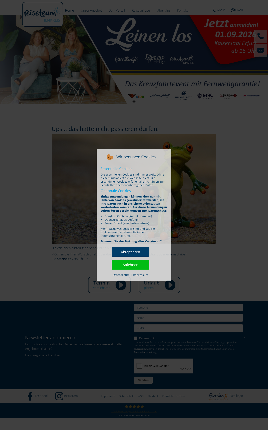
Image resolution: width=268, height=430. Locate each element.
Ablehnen (130, 264)
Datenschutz (121, 275)
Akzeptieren (130, 252)
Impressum (140, 275)
